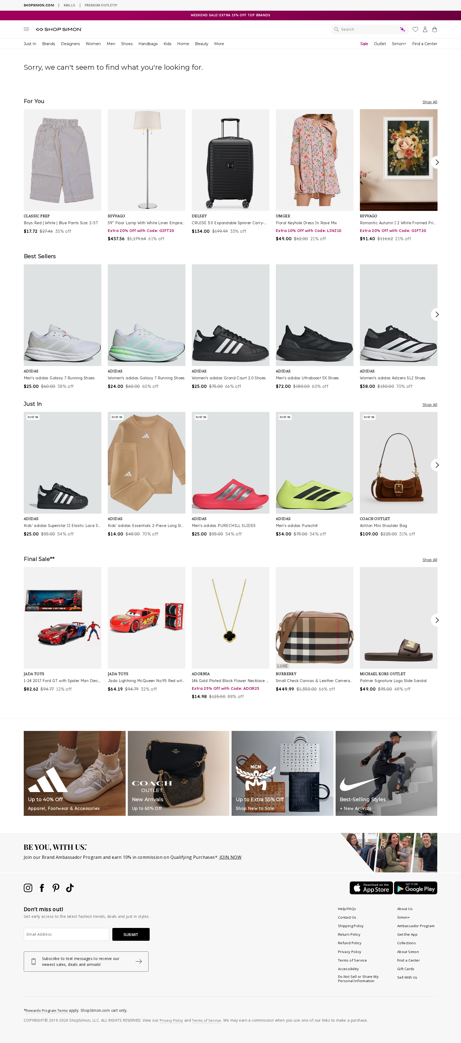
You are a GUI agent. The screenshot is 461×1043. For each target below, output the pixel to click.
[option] (63, 171)
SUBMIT (131, 934)
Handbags (148, 43)
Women (93, 43)
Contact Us (347, 917)
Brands (48, 43)
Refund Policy (349, 942)
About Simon (408, 951)
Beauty (201, 43)
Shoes (127, 43)
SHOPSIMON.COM (39, 5)
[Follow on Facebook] (42, 891)
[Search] (370, 29)
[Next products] (437, 162)
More (219, 43)
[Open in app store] (372, 893)
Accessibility (348, 968)
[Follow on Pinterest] (56, 891)
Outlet (380, 43)
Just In (30, 43)
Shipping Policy (351, 925)
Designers (70, 43)
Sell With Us (407, 977)
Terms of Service (352, 960)
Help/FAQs (347, 908)
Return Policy (349, 934)
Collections (406, 942)
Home (183, 43)
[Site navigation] (26, 30)
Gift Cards (406, 968)
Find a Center (424, 43)
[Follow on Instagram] (28, 891)
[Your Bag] (434, 30)
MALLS (69, 5)
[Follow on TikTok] (70, 891)
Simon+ (399, 43)
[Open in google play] (415, 893)
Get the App (407, 934)
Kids (167, 43)
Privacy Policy (349, 951)
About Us (405, 908)
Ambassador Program (416, 925)
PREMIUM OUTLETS (101, 5)
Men (111, 43)
